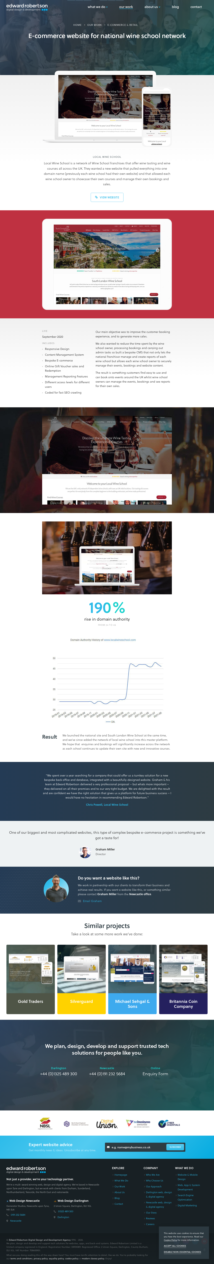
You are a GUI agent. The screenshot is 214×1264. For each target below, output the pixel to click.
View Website (109, 197)
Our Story (151, 1212)
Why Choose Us (154, 1180)
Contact (119, 1204)
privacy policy (41, 1258)
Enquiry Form (155, 1073)
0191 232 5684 (18, 1214)
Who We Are (153, 1174)
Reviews (150, 1218)
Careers (150, 1224)
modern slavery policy (93, 1258)
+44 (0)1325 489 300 (58, 1073)
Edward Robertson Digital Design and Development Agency (40, 1239)
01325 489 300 (65, 1211)
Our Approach (154, 1186)
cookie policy (71, 1258)
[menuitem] (97, 7)
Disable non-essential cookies (182, 1252)
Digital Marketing (187, 1205)
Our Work (120, 1186)
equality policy (56, 1258)
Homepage (121, 1174)
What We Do (121, 1180)
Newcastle (15, 1220)
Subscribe (175, 1147)
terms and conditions (21, 1258)
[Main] (26, 7)
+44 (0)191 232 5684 (107, 1073)
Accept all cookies (175, 1245)
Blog (117, 1198)
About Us (120, 1192)
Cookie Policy (170, 1240)
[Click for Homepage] (26, 1169)
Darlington (63, 1217)
